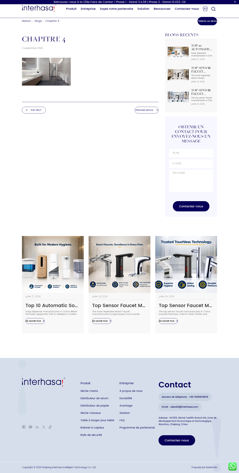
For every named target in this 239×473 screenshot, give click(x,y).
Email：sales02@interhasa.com (180, 407)
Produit (71, 9)
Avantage (126, 406)
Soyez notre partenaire (116, 9)
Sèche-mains (89, 391)
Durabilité (126, 398)
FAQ (122, 420)
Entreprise (88, 9)
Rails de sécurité (91, 435)
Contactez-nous (187, 9)
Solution (143, 9)
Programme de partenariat (137, 428)
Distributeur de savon (94, 398)
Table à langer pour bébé (97, 420)
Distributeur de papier (94, 406)
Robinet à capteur (92, 428)
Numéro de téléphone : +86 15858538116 (185, 397)
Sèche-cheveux (90, 413)
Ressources (162, 9)
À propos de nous (131, 391)
